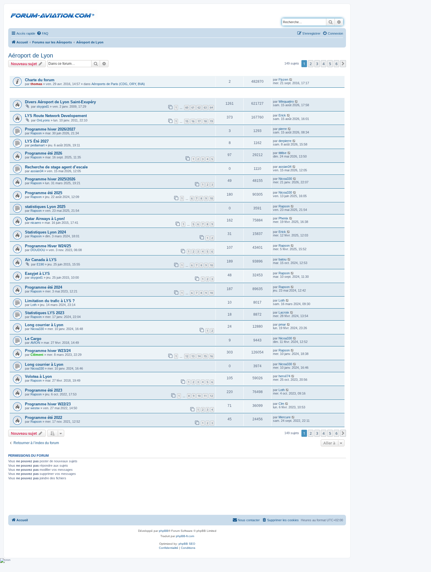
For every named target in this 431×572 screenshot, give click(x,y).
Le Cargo (33, 338)
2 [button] (311, 63)
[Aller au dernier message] (291, 79)
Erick (282, 115)
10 (211, 198)
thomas (36, 84)
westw (35, 408)
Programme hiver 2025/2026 (50, 179)
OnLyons (43, 120)
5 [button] (330, 63)
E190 (40, 264)
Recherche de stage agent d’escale (56, 167)
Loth (33, 305)
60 (186, 107)
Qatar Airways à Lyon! (45, 218)
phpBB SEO (187, 543)
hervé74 (284, 376)
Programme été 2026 (43, 153)
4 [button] (324, 63)
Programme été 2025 (43, 193)
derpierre (285, 141)
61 (192, 107)
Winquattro (286, 101)
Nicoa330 (285, 178)
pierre (283, 129)
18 (205, 121)
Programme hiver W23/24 (48, 350)
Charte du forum (40, 80)
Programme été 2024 (43, 287)
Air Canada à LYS (41, 260)
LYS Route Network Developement (56, 116)
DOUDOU (37, 250)
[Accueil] (54, 14)
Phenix (283, 218)
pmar (282, 324)
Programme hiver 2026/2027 (50, 129)
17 (199, 121)
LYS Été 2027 (37, 141)
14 (199, 356)
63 (205, 107)
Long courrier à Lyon (44, 325)
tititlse (282, 153)
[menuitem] (42, 33)
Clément (36, 354)
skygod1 (43, 106)
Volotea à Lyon (38, 376)
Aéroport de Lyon (30, 55)
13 (192, 356)
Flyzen (283, 79)
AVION (35, 342)
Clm (281, 403)
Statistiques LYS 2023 (44, 313)
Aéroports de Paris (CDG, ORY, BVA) (118, 84)
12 (186, 356)
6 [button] (336, 63)
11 (205, 396)
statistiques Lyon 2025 (45, 206)
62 (199, 107)
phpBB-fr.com (185, 536)
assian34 (36, 171)
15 (186, 121)
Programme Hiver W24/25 (48, 246)
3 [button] (317, 63)
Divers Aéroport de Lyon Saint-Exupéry (60, 102)
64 (211, 107)
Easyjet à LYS (37, 273)
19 (211, 121)
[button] (343, 63)
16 (192, 121)
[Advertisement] (177, 498)
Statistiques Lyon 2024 (45, 232)
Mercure (285, 417)
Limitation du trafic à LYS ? (50, 301)
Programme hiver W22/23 (48, 404)
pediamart (37, 145)
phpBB (163, 530)
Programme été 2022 (43, 417)
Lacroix (284, 312)
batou (282, 259)
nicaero (35, 222)
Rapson (36, 133)
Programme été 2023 (43, 390)
